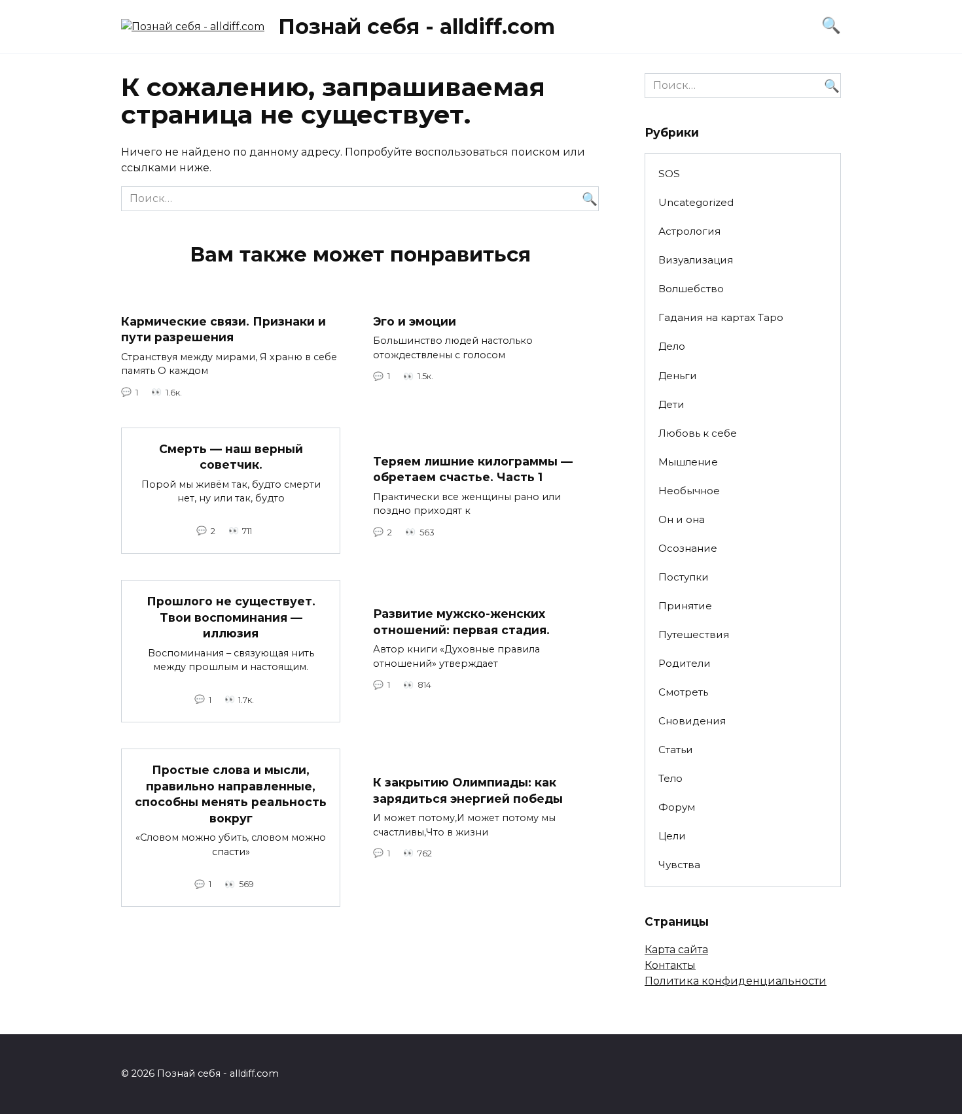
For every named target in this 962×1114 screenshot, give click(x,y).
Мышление (688, 462)
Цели (672, 836)
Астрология (689, 231)
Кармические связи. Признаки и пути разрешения (223, 329)
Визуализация (695, 260)
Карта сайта (676, 949)
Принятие (685, 605)
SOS (669, 173)
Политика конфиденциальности (736, 981)
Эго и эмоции (414, 321)
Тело (670, 778)
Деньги (677, 375)
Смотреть (683, 692)
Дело (671, 346)
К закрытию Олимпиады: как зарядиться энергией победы (468, 790)
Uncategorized (696, 202)
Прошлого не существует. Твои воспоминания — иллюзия (231, 617)
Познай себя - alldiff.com (416, 26)
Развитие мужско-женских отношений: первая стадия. (461, 622)
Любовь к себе (697, 433)
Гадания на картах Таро (720, 317)
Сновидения (692, 721)
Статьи (675, 749)
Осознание (687, 548)
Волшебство (691, 288)
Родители (684, 663)
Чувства (679, 864)
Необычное (689, 490)
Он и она (681, 519)
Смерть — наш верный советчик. (231, 457)
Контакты (670, 965)
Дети (671, 404)
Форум (676, 807)
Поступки (683, 577)
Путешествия (693, 634)
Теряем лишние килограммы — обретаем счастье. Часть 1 (473, 469)
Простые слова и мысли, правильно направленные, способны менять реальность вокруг (231, 794)
